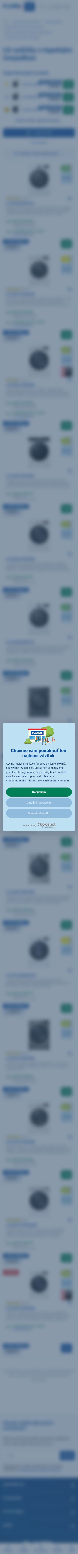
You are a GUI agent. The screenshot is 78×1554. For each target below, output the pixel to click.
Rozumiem (39, 792)
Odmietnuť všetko (39, 813)
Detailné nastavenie (39, 802)
